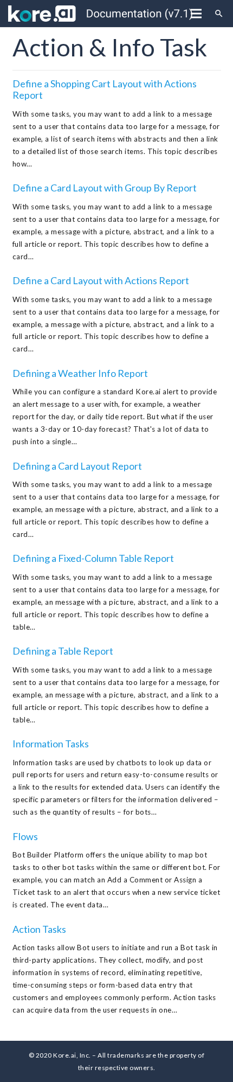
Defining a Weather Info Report (80, 373)
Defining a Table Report (62, 651)
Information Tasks (50, 744)
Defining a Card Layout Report (77, 466)
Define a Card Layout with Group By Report (104, 188)
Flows (25, 836)
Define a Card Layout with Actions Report (100, 280)
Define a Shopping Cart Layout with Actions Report (104, 89)
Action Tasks (39, 929)
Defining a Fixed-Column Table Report (93, 558)
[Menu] (196, 13)
